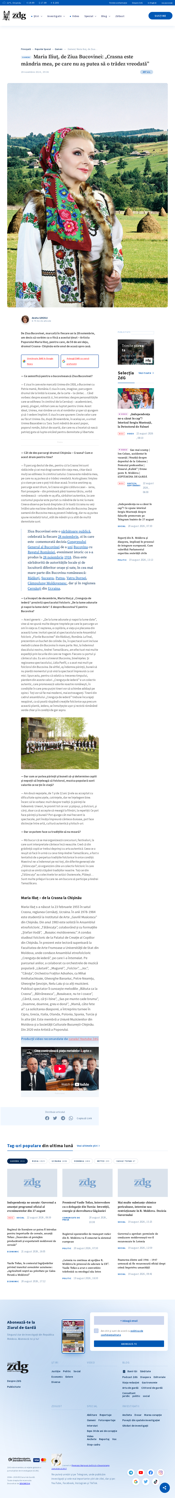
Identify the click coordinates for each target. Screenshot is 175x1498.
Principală (26, 49)
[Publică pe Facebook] (47, 1118)
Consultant (129, 1393)
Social (122, 526)
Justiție (55, 1371)
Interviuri (92, 1425)
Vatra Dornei (76, 578)
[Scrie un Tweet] (55, 1118)
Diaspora (145, 1377)
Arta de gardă (130, 1387)
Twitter (145, 1481)
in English (152, 3)
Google (135, 1481)
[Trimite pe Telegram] (63, 1118)
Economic (13, 1252)
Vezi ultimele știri (87, 1145)
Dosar (138, 1415)
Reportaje (105, 1415)
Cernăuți (34, 588)
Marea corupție (153, 1415)
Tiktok (155, 1481)
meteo (103, 1161)
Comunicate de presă (71, 1219)
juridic (126, 1396)
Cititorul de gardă (152, 1387)
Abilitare (92, 1415)
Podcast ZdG (130, 1377)
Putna (60, 578)
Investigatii (54, 16)
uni (70, 547)
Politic (122, 560)
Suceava (47, 578)
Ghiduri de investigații (135, 1425)
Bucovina (80, 547)
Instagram (160, 1472)
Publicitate (14, 1386)
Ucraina (54, 588)
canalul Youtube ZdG (84, 1039)
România (82, 1161)
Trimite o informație (118, 3)
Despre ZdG (137, 3)
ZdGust (120, 16)
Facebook (150, 1472)
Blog (104, 16)
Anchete (91, 1439)
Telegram (130, 1472)
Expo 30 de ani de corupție (102, 1431)
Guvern (17, 1161)
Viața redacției (130, 1382)
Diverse (55, 1382)
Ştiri (36, 16)
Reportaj (104, 1439)
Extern (69, 1376)
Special (88, 16)
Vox (114, 1439)
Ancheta (127, 1415)
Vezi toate (145, 372)
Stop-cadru (93, 1444)
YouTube (140, 1472)
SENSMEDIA (24, 1483)
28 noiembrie (68, 536)
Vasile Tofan (126, 1161)
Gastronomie (149, 1382)
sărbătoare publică (75, 531)
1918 (67, 557)
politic (136, 1396)
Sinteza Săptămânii (133, 484)
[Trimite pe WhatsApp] (71, 1118)
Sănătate (145, 1371)
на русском (167, 3)
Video (75, 16)
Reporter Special (43, 49)
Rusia (38, 1161)
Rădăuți (33, 578)
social (146, 1396)
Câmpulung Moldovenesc (47, 583)
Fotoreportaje (107, 1420)
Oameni (59, 49)
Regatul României (41, 552)
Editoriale (159, 1377)
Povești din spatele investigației (141, 1420)
